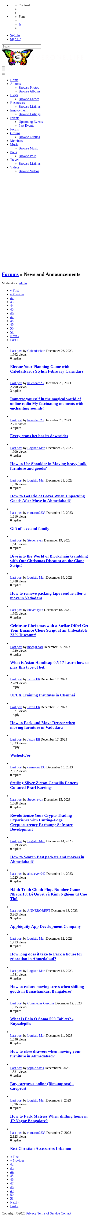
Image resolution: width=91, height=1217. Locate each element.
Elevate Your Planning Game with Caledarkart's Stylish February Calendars (46, 368)
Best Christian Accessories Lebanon (40, 1148)
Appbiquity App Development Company (45, 926)
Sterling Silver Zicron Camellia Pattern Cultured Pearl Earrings (44, 785)
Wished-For (20, 755)
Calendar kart (36, 351)
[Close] (3, 74)
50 (12, 328)
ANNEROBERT (38, 910)
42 (12, 298)
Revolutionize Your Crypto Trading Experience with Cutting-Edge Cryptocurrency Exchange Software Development (41, 822)
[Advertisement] (45, 221)
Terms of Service (48, 1213)
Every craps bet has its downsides (39, 436)
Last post (16, 351)
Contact (66, 1213)
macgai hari (35, 647)
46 (12, 313)
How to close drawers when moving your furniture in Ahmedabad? (45, 1053)
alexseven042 (36, 873)
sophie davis (35, 1068)
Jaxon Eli (33, 679)
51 (12, 332)
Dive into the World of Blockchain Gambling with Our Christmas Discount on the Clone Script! (49, 561)
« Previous (17, 294)
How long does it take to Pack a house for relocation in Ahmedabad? (46, 956)
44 (12, 305)
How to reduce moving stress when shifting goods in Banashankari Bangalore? (47, 988)
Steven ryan (35, 540)
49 (12, 324)
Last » (14, 340)
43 (12, 302)
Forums (10, 274)
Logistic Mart (36, 448)
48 (12, 321)
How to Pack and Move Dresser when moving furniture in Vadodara (42, 725)
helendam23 (35, 383)
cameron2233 (36, 512)
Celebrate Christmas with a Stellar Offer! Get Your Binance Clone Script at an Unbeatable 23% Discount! (49, 630)
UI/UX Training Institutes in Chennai (42, 695)
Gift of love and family (29, 528)
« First (14, 290)
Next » (14, 336)
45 (12, 309)
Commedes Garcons (40, 1003)
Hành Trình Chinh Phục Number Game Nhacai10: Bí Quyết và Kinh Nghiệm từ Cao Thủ (48, 894)
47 (12, 317)
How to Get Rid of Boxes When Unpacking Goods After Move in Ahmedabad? (47, 498)
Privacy (31, 1213)
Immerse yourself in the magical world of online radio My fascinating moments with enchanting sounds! (46, 403)
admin (23, 283)
